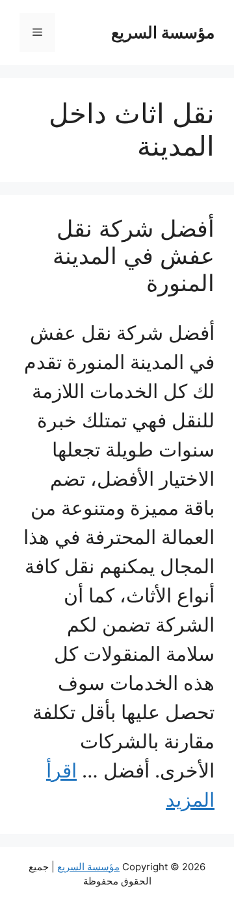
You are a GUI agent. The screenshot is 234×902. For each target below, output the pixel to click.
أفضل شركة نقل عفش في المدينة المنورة (133, 255)
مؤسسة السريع (162, 32)
